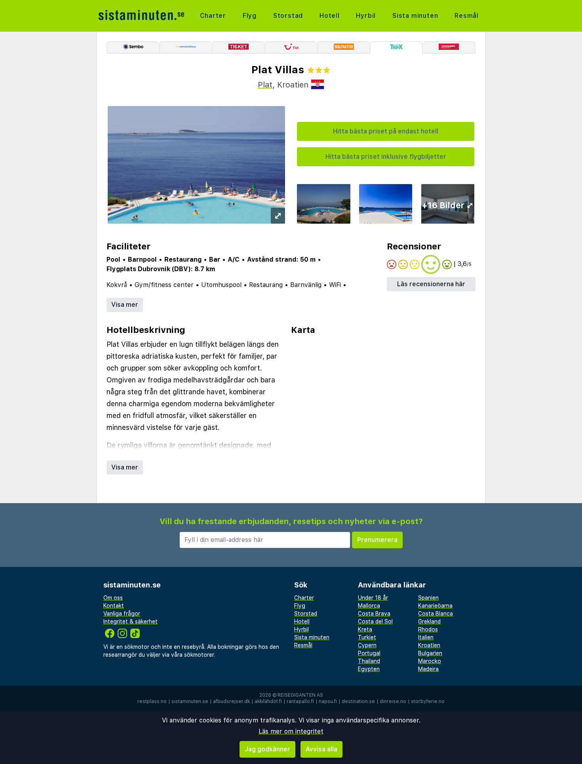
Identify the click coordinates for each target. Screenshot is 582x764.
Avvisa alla (321, 749)
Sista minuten (415, 15)
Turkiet (367, 637)
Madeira (428, 669)
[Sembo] (133, 47)
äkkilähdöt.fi (268, 701)
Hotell (330, 15)
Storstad (288, 15)
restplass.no (152, 701)
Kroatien (429, 645)
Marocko (429, 661)
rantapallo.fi (300, 701)
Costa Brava (374, 613)
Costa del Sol (375, 621)
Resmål (467, 15)
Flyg (250, 15)
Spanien (428, 598)
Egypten (369, 669)
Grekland (429, 621)
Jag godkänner (267, 749)
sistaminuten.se (189, 701)
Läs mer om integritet (291, 731)
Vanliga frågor (121, 613)
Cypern (367, 645)
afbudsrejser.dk (231, 701)
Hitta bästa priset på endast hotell (385, 131)
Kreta (365, 629)
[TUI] (290, 47)
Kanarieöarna (435, 605)
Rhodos (428, 629)
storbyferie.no (428, 701)
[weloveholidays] (185, 47)
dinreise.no (393, 701)
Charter (213, 15)
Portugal (369, 653)
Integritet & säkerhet (130, 621)
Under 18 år (373, 598)
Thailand (369, 661)
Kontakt (113, 605)
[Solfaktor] (343, 47)
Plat (265, 84)
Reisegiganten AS (300, 695)
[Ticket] (238, 47)
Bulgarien (430, 653)
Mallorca (369, 605)
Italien (426, 637)
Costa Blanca (435, 613)
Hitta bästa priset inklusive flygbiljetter (385, 156)
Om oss (113, 598)
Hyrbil (366, 15)
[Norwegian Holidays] (449, 47)
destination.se (358, 701)
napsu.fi (328, 701)
